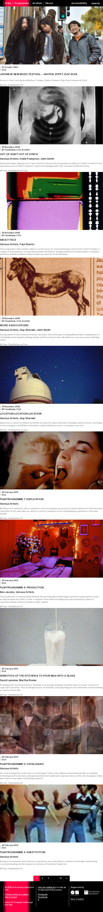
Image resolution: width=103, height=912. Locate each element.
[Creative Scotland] (75, 893)
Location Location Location (21, 413)
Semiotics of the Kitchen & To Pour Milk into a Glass (37, 675)
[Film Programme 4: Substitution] (51, 813)
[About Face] (51, 201)
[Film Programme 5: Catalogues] (51, 725)
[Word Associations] (51, 287)
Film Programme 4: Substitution (22, 852)
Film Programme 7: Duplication (21, 499)
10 (61, 878)
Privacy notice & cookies (17, 894)
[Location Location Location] (51, 375)
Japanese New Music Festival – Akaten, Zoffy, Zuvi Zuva (38, 74)
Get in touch (11, 897)
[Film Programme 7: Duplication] (51, 460)
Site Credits (77, 899)
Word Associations (14, 325)
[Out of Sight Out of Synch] (51, 115)
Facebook (42, 897)
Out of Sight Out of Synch (19, 154)
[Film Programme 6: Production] (51, 549)
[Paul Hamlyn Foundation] (92, 892)
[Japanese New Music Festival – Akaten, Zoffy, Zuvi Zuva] (51, 35)
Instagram (43, 894)
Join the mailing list (47, 887)
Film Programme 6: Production (22, 587)
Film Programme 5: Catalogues (22, 764)
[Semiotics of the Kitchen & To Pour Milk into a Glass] (51, 637)
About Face (8, 239)
